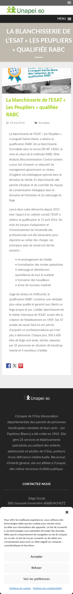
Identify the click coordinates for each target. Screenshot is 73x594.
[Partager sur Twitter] (14, 365)
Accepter (36, 556)
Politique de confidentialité (47, 588)
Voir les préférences (36, 579)
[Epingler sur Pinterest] (20, 365)
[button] (67, 512)
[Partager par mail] (32, 365)
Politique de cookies (20, 588)
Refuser (36, 567)
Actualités (44, 123)
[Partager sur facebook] (8, 365)
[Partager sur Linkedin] (26, 365)
